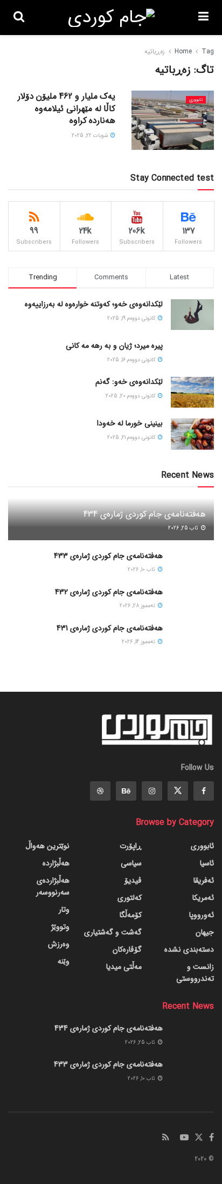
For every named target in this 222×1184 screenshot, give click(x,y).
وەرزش (59, 944)
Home (183, 51)
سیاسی (131, 863)
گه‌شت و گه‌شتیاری (113, 932)
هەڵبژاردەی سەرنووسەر (53, 886)
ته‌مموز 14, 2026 (139, 642)
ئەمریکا (203, 898)
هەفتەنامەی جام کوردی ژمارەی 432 (109, 592)
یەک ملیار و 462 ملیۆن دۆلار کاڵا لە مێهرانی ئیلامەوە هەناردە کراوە (66, 108)
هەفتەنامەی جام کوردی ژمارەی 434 (145, 514)
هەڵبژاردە (56, 863)
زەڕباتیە (154, 51)
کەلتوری (129, 898)
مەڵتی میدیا (124, 967)
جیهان (205, 932)
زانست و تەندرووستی (195, 973)
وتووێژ (60, 927)
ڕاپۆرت (131, 846)
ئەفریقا (203, 880)
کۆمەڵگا (131, 915)
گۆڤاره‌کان (127, 949)
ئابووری (196, 100)
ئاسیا (207, 863)
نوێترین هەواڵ (47, 846)
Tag (208, 51)
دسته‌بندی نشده (189, 949)
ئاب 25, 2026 (184, 528)
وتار (64, 909)
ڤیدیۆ (133, 880)
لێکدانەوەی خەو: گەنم (129, 382)
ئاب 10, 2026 (142, 570)
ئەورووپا (201, 915)
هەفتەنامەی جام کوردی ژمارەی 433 (108, 556)
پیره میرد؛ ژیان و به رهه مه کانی (114, 346)
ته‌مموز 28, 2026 (138, 606)
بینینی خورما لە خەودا (130, 423)
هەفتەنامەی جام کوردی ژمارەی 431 (110, 628)
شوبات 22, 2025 (90, 136)
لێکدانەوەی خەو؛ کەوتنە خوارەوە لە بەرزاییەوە (94, 304)
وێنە (64, 961)
